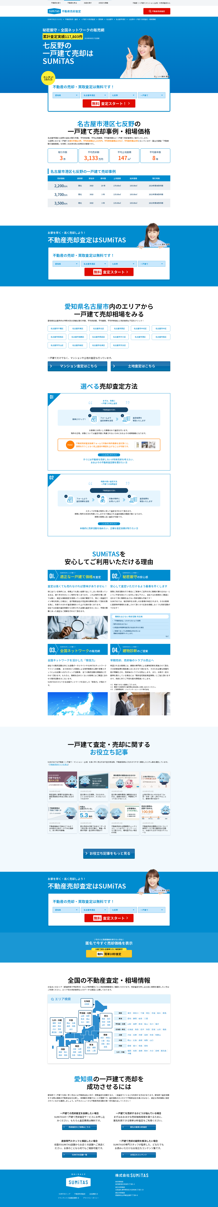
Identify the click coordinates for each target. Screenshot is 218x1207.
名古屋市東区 (77, 328)
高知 (65, 1055)
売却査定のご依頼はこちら (79, 1127)
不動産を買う (56, 3)
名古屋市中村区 (140, 328)
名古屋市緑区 (77, 345)
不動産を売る (72, 3)
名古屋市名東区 (98, 345)
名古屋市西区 (119, 328)
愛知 (88, 1047)
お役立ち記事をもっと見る (110, 853)
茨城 (102, 1043)
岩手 (108, 1018)
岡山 (68, 1023)
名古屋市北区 (98, 328)
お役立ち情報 (103, 3)
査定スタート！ (114, 103)
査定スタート (114, 271)
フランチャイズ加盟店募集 (67, 1198)
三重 (94, 1050)
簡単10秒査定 (109, 954)
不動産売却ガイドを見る (58, 764)
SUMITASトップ (64, 1194)
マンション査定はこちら (78, 365)
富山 (87, 1019)
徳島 (60, 1055)
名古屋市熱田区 (98, 336)
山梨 (82, 1016)
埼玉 (108, 1040)
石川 (82, 1022)
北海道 (86, 1004)
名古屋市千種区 (57, 328)
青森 (103, 1018)
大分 (54, 1029)
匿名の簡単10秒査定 (138, 1127)
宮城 (108, 1021)
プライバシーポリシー (91, 1198)
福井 (87, 1022)
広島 (73, 1023)
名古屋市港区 (140, 336)
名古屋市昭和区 (57, 336)
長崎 (54, 1026)
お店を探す (88, 3)
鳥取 (73, 1026)
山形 (103, 1025)
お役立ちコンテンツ (138, 1154)
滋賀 (79, 1052)
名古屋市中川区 (119, 336)
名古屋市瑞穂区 (77, 336)
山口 (71, 1029)
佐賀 (59, 1023)
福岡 (54, 1023)
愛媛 (60, 1052)
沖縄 (60, 1032)
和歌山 (79, 1055)
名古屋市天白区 (119, 345)
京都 (74, 1052)
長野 (87, 1016)
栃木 (108, 1043)
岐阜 (88, 1050)
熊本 (59, 1026)
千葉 (102, 1040)
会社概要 (92, 1194)
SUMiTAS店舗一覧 (79, 1154)
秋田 (103, 1021)
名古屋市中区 (161, 328)
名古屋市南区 (161, 336)
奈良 (73, 1055)
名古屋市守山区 (57, 345)
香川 (65, 1052)
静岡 (94, 1047)
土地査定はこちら (141, 365)
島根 (68, 1026)
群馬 (105, 1047)
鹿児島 (54, 1032)
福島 (108, 1025)
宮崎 (59, 1029)
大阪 (74, 1049)
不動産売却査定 (158, 11)
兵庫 (79, 1049)
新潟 (82, 1019)
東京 (102, 1037)
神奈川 (108, 1037)
